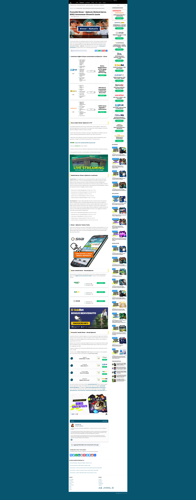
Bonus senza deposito (81, 5)
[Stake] (119, 55)
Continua (104, 359)
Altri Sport (114, 171)
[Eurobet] (119, 76)
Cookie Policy (101, 483)
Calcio (114, 279)
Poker (70, 486)
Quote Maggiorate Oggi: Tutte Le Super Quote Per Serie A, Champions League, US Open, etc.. (119, 321)
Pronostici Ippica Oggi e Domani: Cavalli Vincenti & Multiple (118, 179)
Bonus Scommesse (115, 196)
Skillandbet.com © (118, 493)
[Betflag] (73, 70)
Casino (92, 2)
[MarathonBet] (119, 96)
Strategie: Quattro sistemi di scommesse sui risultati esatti (121, 380)
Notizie (104, 2)
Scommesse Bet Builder (91, 390)
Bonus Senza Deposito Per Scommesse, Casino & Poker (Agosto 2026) (118, 166)
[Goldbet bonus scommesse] (89, 328)
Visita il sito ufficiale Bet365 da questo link (85, 142)
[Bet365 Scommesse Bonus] (72, 142)
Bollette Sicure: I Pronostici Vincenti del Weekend (117, 346)
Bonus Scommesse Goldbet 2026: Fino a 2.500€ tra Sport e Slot (119, 204)
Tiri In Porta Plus (81, 390)
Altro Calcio (115, 147)
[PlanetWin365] (119, 136)
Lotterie (114, 302)
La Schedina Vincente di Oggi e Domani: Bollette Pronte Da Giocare (119, 190)
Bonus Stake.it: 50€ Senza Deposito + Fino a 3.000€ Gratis (119, 215)
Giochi (100, 2)
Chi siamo (100, 480)
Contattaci (102, 5)
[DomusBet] (119, 86)
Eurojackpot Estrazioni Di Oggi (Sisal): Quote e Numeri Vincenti (118, 310)
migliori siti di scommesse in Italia (83, 275)
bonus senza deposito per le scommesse (95, 387)
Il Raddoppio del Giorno (117, 276)
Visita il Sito (102, 75)
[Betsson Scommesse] (73, 108)
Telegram (100, 485)
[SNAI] (77, 301)
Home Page (71, 479)
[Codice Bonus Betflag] (91, 71)
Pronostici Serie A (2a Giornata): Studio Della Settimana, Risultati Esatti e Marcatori (119, 357)
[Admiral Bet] (119, 23)
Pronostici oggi (73, 5)
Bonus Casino (115, 231)
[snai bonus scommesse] (89, 266)
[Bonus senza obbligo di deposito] (89, 414)
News (71, 3)
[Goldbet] (119, 66)
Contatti (100, 479)
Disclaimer (100, 482)
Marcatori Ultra (101, 390)
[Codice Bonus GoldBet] (91, 92)
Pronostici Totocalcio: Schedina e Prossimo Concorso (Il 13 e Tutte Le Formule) (119, 333)
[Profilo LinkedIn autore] (71, 440)
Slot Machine (71, 485)
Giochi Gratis (96, 5)
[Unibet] (77, 283)
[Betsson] (119, 13)
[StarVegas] (119, 43)
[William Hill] (119, 116)
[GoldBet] (73, 91)
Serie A (114, 349)
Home (77, 2)
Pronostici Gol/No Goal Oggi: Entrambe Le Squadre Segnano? (118, 287)
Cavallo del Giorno (89, 5)
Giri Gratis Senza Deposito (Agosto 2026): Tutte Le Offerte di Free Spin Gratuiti (119, 239)
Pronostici (82, 2)
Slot (96, 2)
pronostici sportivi (92, 384)
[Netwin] (119, 126)
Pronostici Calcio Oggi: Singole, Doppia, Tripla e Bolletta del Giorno (119, 155)
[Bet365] (77, 292)
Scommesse (87, 2)
